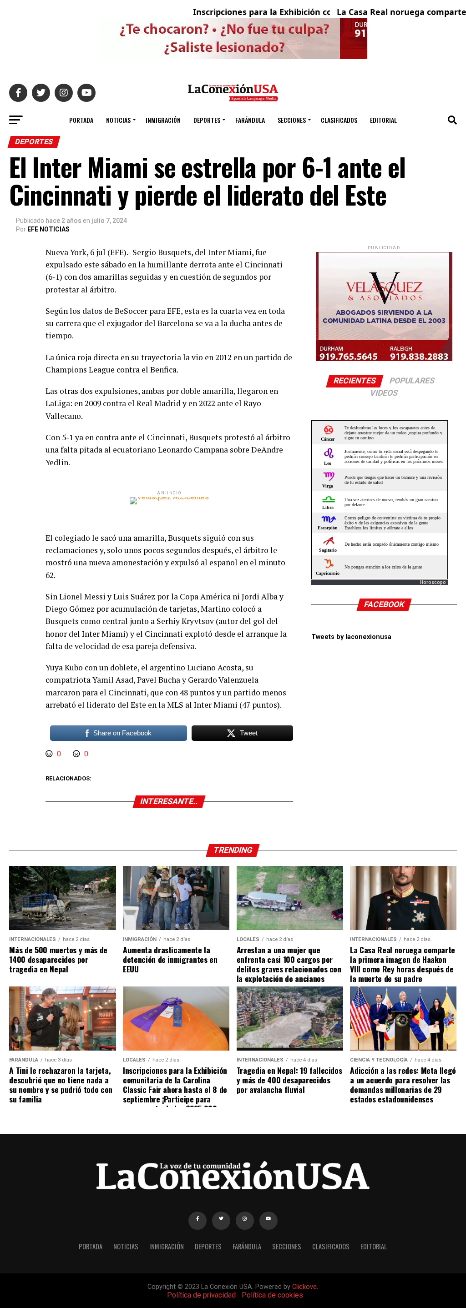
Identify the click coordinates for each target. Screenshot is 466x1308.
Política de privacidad (201, 1295)
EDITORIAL (383, 120)
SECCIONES (292, 120)
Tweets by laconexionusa (351, 637)
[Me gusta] (50, 754)
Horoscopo (433, 582)
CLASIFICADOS (339, 120)
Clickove (304, 1287)
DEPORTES (206, 120)
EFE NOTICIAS (48, 229)
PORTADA (81, 120)
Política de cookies (272, 1295)
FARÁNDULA (250, 120)
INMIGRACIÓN (163, 120)
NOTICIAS (118, 120)
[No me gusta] (77, 754)
